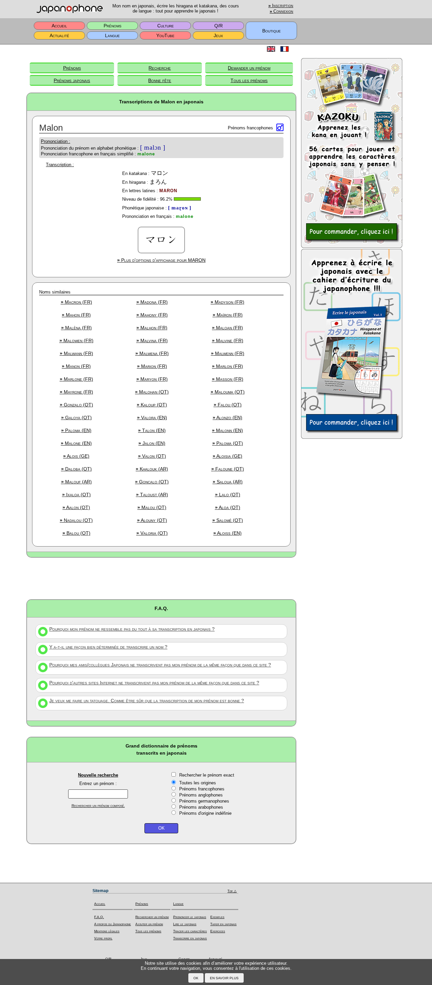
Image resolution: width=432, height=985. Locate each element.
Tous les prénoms (249, 80)
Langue (112, 35)
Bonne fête (159, 80)
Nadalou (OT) (76, 520)
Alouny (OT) (152, 520)
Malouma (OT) (228, 392)
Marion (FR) (152, 366)
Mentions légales (106, 931)
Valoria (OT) (152, 533)
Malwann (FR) (76, 353)
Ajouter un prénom (149, 924)
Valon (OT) (152, 456)
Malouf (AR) (76, 481)
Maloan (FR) (227, 327)
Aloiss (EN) (227, 533)
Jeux (218, 35)
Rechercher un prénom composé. (98, 806)
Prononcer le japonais (189, 917)
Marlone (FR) (76, 379)
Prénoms (113, 25)
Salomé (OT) (227, 520)
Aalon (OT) (76, 507)
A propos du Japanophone (112, 924)
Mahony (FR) (152, 315)
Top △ (232, 891)
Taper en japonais (223, 924)
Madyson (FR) (227, 302)
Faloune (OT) (227, 469)
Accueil (59, 25)
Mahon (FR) (76, 315)
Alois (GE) (76, 456)
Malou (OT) (151, 507)
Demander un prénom (249, 68)
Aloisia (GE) (227, 456)
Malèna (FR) (76, 327)
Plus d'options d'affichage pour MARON (161, 260)
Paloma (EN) (76, 430)
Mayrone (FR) (76, 392)
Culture (165, 25)
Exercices (217, 931)
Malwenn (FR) (227, 353)
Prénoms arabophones (201, 807)
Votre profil (103, 938)
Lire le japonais (184, 924)
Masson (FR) (227, 379)
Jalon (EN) (151, 443)
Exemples (217, 917)
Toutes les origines (197, 782)
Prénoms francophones (201, 788)
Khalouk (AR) (152, 469)
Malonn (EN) (227, 430)
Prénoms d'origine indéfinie (205, 813)
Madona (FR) (152, 302)
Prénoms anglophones (201, 795)
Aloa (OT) (227, 507)
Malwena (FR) (152, 353)
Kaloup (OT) (152, 404)
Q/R (218, 25)
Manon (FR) (76, 366)
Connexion (281, 11)
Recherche (159, 68)
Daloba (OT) (76, 469)
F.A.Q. (99, 917)
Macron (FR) (76, 302)
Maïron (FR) (228, 315)
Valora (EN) (152, 417)
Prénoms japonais (72, 80)
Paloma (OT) (227, 443)
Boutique (271, 30)
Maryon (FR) (152, 379)
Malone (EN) (76, 443)
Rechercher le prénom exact (206, 775)
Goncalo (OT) (152, 481)
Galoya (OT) (76, 417)
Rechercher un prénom (152, 917)
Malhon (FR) (151, 327)
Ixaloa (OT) (76, 494)
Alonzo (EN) (227, 417)
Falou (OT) (228, 404)
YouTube (165, 35)
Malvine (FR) (227, 340)
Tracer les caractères (190, 931)
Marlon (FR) (227, 366)
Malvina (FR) (152, 340)
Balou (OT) (76, 533)
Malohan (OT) (152, 392)
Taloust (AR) (152, 494)
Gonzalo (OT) (76, 404)
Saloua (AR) (228, 481)
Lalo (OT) (227, 494)
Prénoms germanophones (204, 801)
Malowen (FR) (76, 340)
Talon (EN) (152, 430)
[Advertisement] (161, 578)
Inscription (280, 5)
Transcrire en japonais (190, 938)
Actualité (59, 35)
